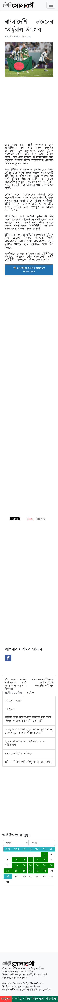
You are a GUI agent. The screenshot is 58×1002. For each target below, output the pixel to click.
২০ (30, 871)
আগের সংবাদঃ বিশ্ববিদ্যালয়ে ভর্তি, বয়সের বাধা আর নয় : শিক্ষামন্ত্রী (16, 684)
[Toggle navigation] (50, 5)
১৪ (37, 865)
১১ (16, 865)
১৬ (51, 865)
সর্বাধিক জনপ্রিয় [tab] (13, 693)
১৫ (44, 865)
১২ (24, 865)
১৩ (30, 865)
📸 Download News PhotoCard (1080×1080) (29, 269)
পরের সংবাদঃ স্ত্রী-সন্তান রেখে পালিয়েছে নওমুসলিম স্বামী (42, 683)
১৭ (7, 871)
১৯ (24, 871)
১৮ (16, 871)
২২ (44, 871)
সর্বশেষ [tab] (31, 693)
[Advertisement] (29, 108)
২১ (37, 871)
